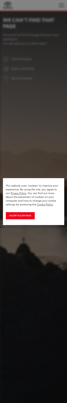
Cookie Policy (45, 204)
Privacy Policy (18, 193)
